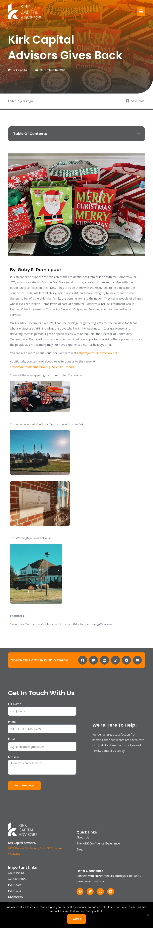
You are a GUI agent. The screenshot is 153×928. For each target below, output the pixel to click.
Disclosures (15, 896)
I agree (76, 919)
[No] (148, 915)
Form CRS (14, 890)
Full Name (14, 704)
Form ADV (15, 884)
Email (11, 739)
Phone (12, 722)
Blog (79, 849)
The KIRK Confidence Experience (98, 843)
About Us (82, 837)
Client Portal (16, 872)
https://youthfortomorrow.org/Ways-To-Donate (42, 367)
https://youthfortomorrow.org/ (98, 353)
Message (14, 757)
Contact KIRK (17, 878)
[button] (141, 11)
